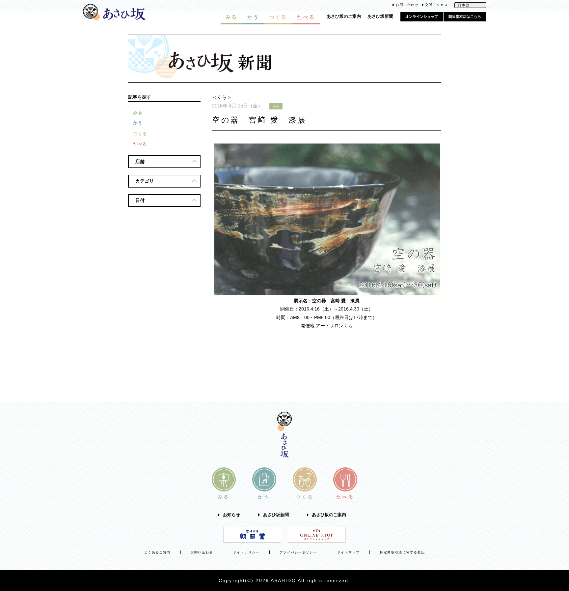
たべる (140, 144)
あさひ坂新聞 (380, 16)
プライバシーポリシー (298, 552)
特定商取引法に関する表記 (402, 552)
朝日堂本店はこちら (464, 16)
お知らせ (231, 515)
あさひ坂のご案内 (344, 16)
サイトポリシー (246, 552)
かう (137, 123)
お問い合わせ (407, 5)
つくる (140, 133)
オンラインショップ (421, 16)
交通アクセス (436, 5)
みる (137, 112)
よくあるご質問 (157, 552)
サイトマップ (348, 552)
